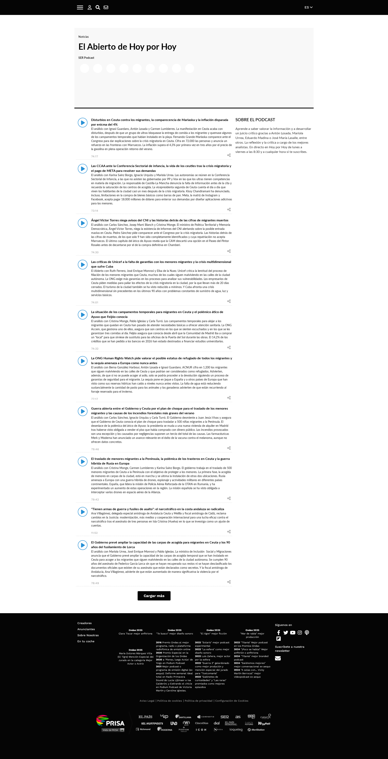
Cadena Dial (218, 722)
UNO (175, 722)
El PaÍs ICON (202, 729)
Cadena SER (225, 716)
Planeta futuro (248, 722)
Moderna (165, 729)
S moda (219, 729)
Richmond (145, 729)
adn (251, 716)
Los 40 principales (167, 716)
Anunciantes (86, 629)
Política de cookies (169, 700)
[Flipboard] (278, 639)
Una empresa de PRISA (112, 720)
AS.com (237, 716)
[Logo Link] (194, 7)
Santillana (186, 716)
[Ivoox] (285, 639)
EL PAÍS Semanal (232, 722)
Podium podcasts (185, 729)
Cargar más (154, 596)
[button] (80, 7)
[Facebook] (278, 633)
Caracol (266, 716)
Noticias (83, 37)
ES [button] (307, 7)
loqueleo (237, 729)
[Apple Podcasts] (306, 633)
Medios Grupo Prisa (111, 729)
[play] (83, 122)
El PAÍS (147, 716)
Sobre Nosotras (88, 635)
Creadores (84, 623)
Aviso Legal (147, 700)
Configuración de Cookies (231, 700)
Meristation (257, 729)
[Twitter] (285, 633)
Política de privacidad (198, 700)
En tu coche (85, 641)
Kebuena (262, 722)
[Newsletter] (106, 7)
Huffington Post (153, 722)
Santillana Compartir (207, 716)
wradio (187, 722)
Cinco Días (203, 722)
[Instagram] (299, 633)
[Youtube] (292, 633)
